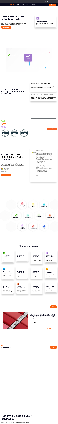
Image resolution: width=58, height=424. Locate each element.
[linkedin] (47, 1)
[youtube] (45, 1)
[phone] (50, 1)
